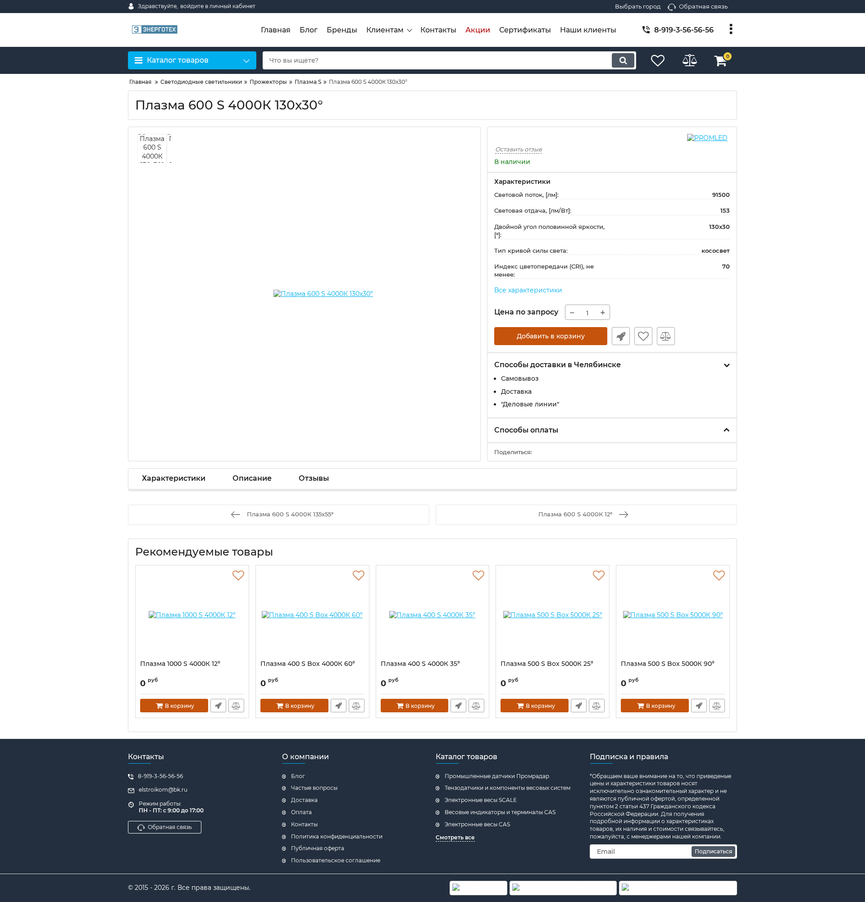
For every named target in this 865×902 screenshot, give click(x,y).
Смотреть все (455, 837)
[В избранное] (643, 336)
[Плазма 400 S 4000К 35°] (433, 615)
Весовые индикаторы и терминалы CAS (500, 812)
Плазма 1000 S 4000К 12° (180, 664)
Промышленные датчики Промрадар (497, 776)
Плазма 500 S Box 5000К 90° (668, 664)
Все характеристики (528, 290)
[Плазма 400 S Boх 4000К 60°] (312, 615)
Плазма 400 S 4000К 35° (420, 664)
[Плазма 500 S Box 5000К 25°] (553, 615)
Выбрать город (637, 6)
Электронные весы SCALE (481, 800)
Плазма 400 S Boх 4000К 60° (307, 664)
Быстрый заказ (621, 336)
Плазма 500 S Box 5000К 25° (547, 664)
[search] (623, 60)
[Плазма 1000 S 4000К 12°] (192, 615)
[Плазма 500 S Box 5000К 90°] (673, 615)
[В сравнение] (666, 336)
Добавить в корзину (551, 336)
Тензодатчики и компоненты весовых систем (507, 787)
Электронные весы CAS (477, 824)
